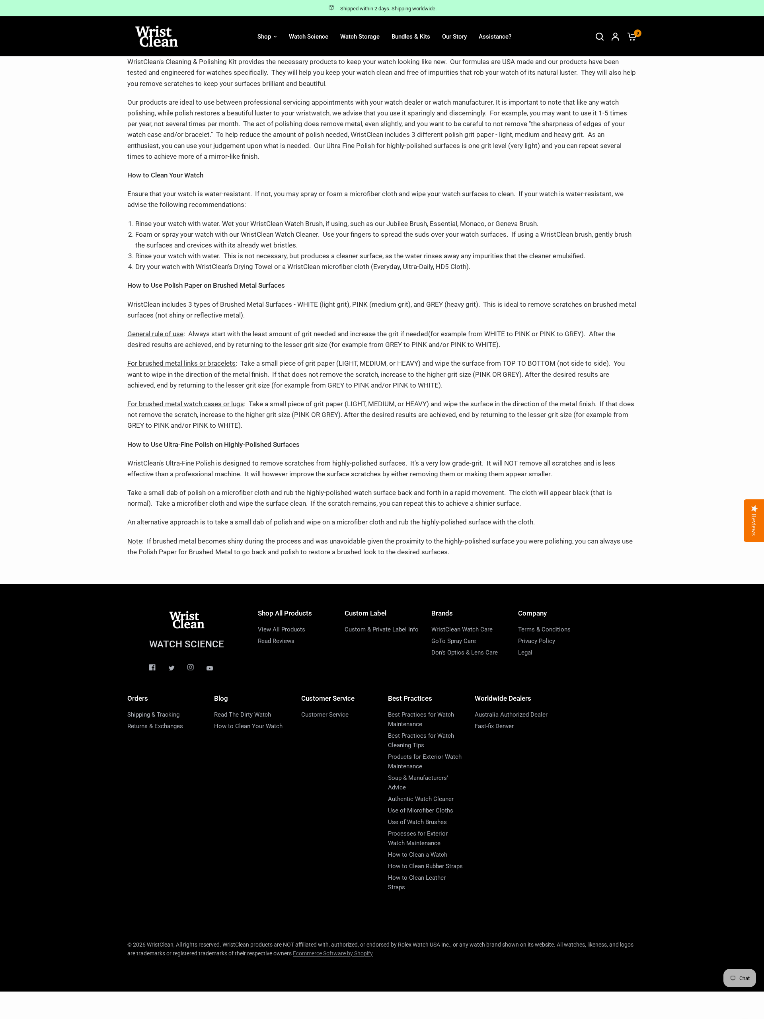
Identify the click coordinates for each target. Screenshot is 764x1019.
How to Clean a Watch (417, 854)
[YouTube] (215, 668)
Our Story (454, 36)
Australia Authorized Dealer (511, 714)
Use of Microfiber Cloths (420, 810)
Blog (221, 698)
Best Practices (410, 698)
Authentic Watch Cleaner (421, 799)
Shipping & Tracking (153, 714)
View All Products (281, 629)
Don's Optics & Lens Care (464, 652)
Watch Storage (360, 36)
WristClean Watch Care (462, 629)
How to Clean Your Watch (248, 726)
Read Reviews (276, 641)
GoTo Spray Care (453, 641)
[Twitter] (177, 668)
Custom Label (365, 613)
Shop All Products (285, 613)
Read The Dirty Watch (242, 714)
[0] (630, 36)
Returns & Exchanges (155, 726)
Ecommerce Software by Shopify (333, 953)
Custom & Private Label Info (382, 629)
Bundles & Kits (411, 36)
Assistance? (495, 36)
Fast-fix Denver (494, 726)
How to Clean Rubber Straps (425, 866)
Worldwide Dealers (503, 698)
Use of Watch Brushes (417, 822)
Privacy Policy (536, 641)
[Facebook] (158, 667)
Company (532, 613)
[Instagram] (196, 667)
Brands (442, 613)
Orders (137, 698)
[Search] (600, 36)
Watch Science (308, 36)
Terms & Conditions (544, 629)
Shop (264, 36)
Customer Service (328, 698)
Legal (525, 652)
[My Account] (615, 36)
